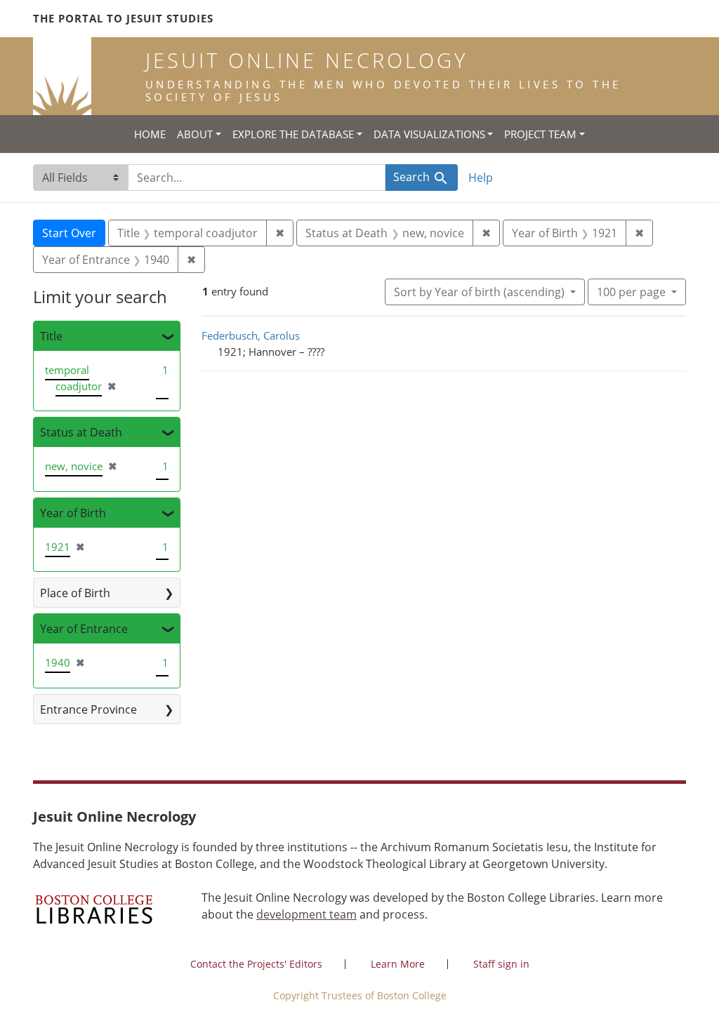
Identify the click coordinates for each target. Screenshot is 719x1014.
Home (150, 134)
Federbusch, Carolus (251, 335)
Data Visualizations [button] (429, 134)
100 (631, 291)
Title (51, 336)
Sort (479, 292)
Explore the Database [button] (293, 134)
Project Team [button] (540, 134)
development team (306, 914)
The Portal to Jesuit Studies (123, 18)
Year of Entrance (84, 628)
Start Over (69, 233)
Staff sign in (501, 963)
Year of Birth (73, 513)
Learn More (398, 963)
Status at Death (81, 432)
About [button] (195, 134)
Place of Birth (75, 593)
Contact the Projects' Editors (256, 963)
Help (480, 177)
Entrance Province (88, 709)
